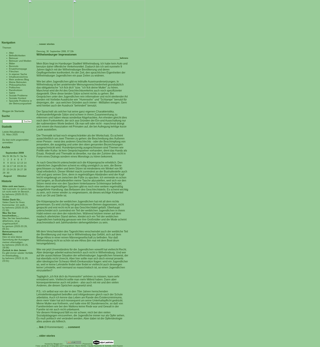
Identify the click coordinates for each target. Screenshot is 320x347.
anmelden (7, 142)
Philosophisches (17, 84)
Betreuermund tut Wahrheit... (12, 233)
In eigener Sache (18, 74)
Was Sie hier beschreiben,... (10, 214)
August (8, 176)
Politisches (14, 87)
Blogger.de (58, 344)
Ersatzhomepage (18, 68)
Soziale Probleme (18, 95)
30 (8, 172)
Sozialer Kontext (17, 98)
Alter (11, 52)
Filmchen (14, 71)
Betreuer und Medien (20, 60)
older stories (47, 335)
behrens (124, 58)
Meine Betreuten (17, 82)
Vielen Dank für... (12, 199)
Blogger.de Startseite (13, 111)
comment (74, 327)
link (41, 327)
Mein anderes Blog (19, 79)
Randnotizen (15, 90)
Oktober (21, 176)
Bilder (12, 63)
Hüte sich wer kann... (14, 186)
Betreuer (13, 58)
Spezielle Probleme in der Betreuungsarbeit (20, 102)
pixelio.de (45, 346)
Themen (6, 47)
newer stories (46, 44)
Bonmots (13, 66)
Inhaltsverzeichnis (18, 76)
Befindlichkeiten (17, 55)
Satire (12, 92)
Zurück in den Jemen (14, 250)
